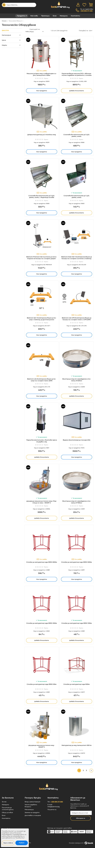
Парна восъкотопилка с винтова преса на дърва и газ (41, 441)
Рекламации (29, 809)
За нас (4, 802)
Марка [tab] (4, 45)
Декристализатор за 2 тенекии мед (41, 134)
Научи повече (8, 843)
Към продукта (41, 91)
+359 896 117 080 (86, 11)
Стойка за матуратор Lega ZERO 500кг (76, 562)
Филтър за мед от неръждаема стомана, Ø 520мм (76, 380)
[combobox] (19, 5)
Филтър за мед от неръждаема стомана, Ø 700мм (76, 502)
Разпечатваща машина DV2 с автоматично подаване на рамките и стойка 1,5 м (76, 75)
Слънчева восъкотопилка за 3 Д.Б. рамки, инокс (76, 135)
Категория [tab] (6, 35)
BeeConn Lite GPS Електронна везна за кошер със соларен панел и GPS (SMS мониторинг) (76, 319)
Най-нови (34, 16)
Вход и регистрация (32, 802)
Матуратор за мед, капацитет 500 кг (76, 745)
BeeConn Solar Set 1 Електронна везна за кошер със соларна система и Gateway (76, 257)
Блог (54, 16)
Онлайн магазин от (76, 843)
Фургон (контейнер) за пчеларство (76, 440)
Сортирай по (35, 29)
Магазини (64, 16)
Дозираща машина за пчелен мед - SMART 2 (41, 746)
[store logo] (59, 4)
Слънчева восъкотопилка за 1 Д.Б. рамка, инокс (77, 196)
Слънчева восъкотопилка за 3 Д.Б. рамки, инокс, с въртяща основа (41, 196)
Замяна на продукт (32, 812)
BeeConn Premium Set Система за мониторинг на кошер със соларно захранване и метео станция (41, 258)
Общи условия (7, 812)
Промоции (45, 16)
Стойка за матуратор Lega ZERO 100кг (76, 623)
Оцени (46, 78)
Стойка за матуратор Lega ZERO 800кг (41, 562)
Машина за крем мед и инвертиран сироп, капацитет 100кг (41, 74)
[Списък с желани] (84, 5)
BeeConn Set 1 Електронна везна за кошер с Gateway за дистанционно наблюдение (41, 319)
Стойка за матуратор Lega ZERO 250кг (41, 623)
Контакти (75, 16)
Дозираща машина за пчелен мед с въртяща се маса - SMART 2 (41, 502)
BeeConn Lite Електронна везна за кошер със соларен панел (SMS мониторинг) (41, 380)
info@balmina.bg (54, 807)
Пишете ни (52, 809)
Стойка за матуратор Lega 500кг (76, 684)
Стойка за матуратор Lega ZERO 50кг (41, 684)
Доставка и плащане (33, 815)
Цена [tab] (4, 40)
